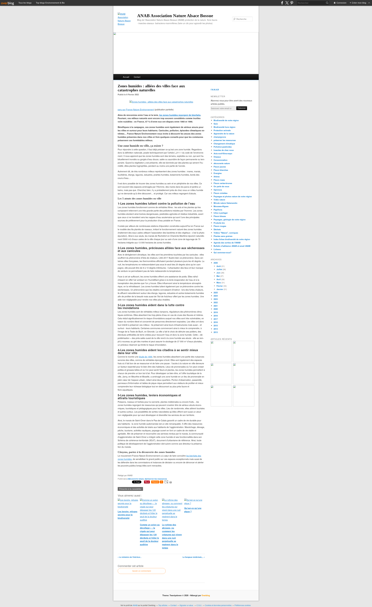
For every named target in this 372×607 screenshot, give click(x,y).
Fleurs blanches (221, 170)
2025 (216, 292)
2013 (216, 332)
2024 (216, 295)
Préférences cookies (243, 605)
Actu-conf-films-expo (223, 153)
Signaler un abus (187, 605)
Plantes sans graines (223, 236)
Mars (219, 282)
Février (220, 285)
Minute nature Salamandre (225, 203)
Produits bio (219, 222)
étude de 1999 (145, 356)
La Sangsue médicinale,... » (194, 557)
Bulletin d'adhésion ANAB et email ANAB (232, 246)
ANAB (135, 605)
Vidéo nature (219, 199)
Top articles (162, 605)
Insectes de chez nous (224, 150)
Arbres (217, 176)
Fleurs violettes (220, 193)
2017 (216, 319)
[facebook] (282, 3)
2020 (216, 309)
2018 (216, 315)
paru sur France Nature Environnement (136, 109)
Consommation (220, 160)
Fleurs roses (219, 179)
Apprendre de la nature (224, 133)
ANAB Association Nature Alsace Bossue (175, 15)
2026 (216, 262)
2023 (216, 299)
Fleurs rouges (220, 226)
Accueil (126, 77)
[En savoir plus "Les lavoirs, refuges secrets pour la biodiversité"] (221, 383)
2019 (216, 312)
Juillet (219, 269)
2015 (216, 325)
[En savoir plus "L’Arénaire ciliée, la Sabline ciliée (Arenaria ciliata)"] (243, 361)
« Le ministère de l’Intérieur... (129, 557)
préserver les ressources (225, 140)
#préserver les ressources (156, 478)
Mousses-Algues (221, 206)
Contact (137, 77)
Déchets (217, 229)
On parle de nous (221, 186)
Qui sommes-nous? (222, 252)
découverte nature (222, 163)
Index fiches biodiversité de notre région (232, 239)
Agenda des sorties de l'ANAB (227, 242)
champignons (220, 136)
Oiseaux (217, 156)
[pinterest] (292, 3)
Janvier (220, 289)
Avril (219, 279)
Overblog (206, 595)
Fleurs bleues (220, 216)
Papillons (218, 209)
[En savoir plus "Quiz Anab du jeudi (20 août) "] (243, 383)
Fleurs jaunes (220, 166)
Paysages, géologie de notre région (230, 219)
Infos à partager (221, 212)
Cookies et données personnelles (218, 605)
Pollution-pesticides (223, 146)
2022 (216, 302)
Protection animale (222, 130)
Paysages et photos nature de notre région (233, 196)
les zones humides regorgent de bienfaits (180, 115)
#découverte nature (136, 478)
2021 (216, 305)
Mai (218, 276)
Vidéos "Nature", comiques (226, 232)
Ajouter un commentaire (141, 571)
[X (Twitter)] (287, 3)
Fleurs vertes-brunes (223, 183)
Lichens (217, 249)
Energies (218, 173)
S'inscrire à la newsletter (130, 489)
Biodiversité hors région (224, 127)
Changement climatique (224, 143)
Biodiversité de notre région (226, 120)
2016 (216, 322)
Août (219, 266)
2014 (216, 328)
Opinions (218, 189)
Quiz (216, 123)
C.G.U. (199, 605)
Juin (218, 272)
